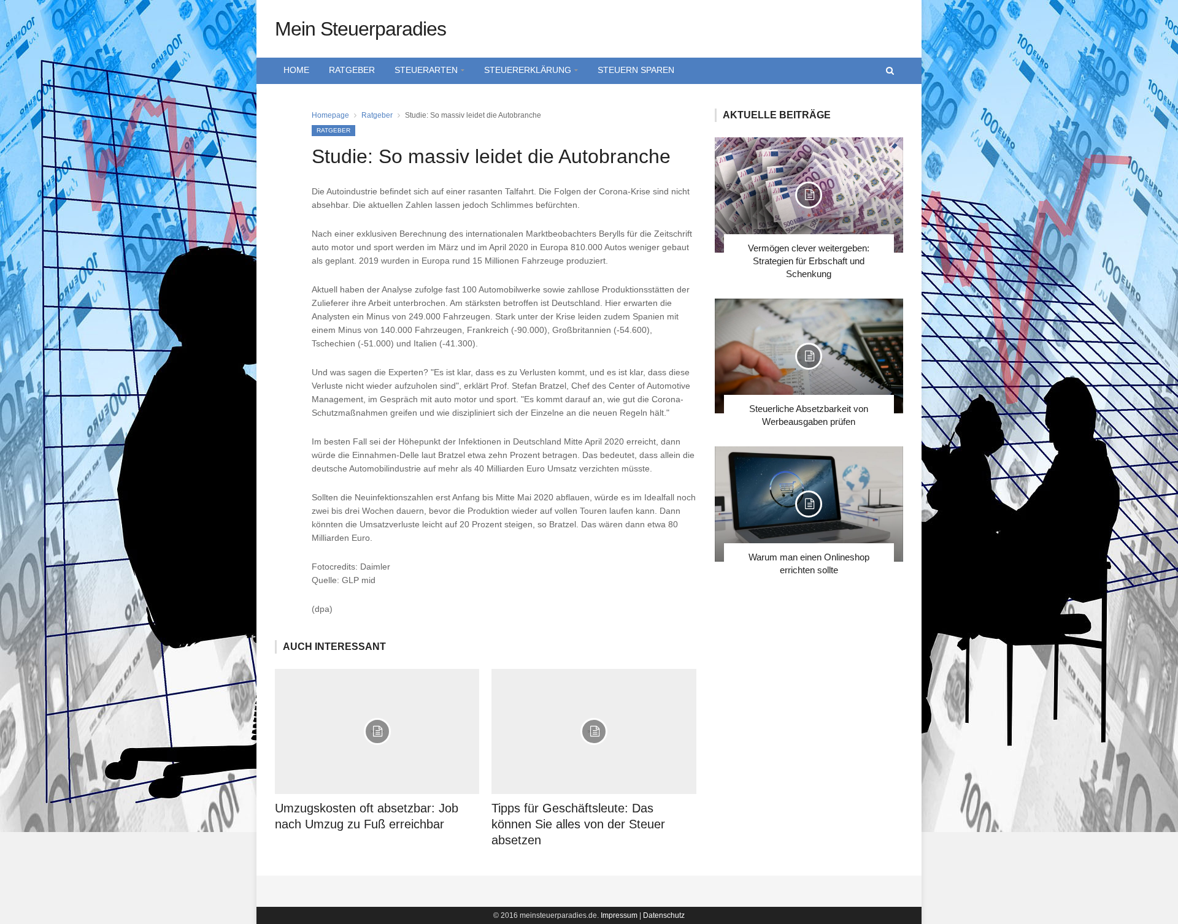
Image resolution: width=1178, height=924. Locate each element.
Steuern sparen (636, 70)
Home (296, 70)
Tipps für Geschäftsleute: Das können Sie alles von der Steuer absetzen (578, 824)
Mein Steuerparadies (360, 29)
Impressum (619, 915)
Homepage (330, 115)
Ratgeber (352, 70)
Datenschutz (664, 915)
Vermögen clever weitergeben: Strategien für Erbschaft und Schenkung (808, 261)
